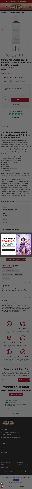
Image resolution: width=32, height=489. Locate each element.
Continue (8, 250)
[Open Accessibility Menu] (1, 487)
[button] (1, 483)
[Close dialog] (30, 235)
